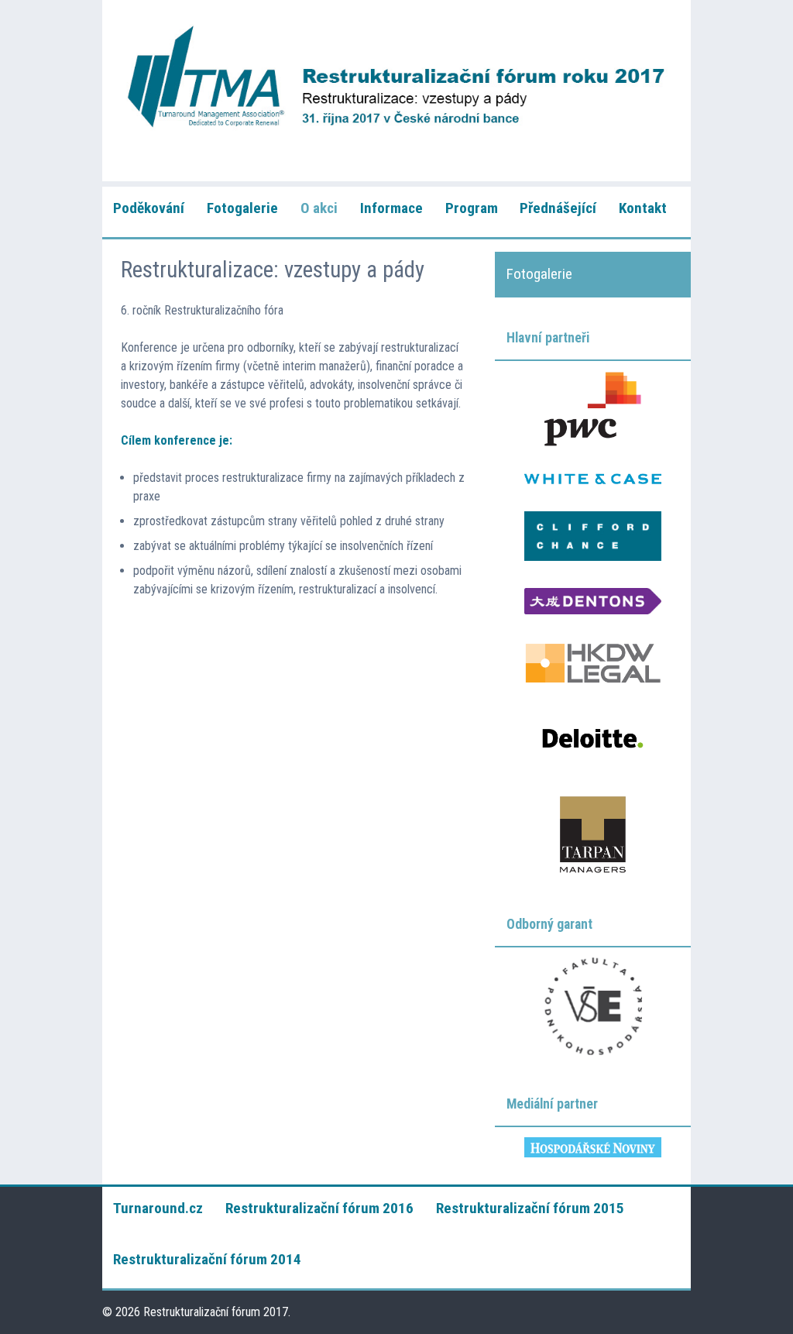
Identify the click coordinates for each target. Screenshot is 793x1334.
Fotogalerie (242, 208)
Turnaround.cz (158, 1208)
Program (471, 208)
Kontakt (643, 208)
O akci (319, 208)
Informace (391, 208)
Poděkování (148, 208)
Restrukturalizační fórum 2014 (207, 1259)
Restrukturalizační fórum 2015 (530, 1208)
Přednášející (558, 208)
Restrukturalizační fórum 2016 (319, 1208)
